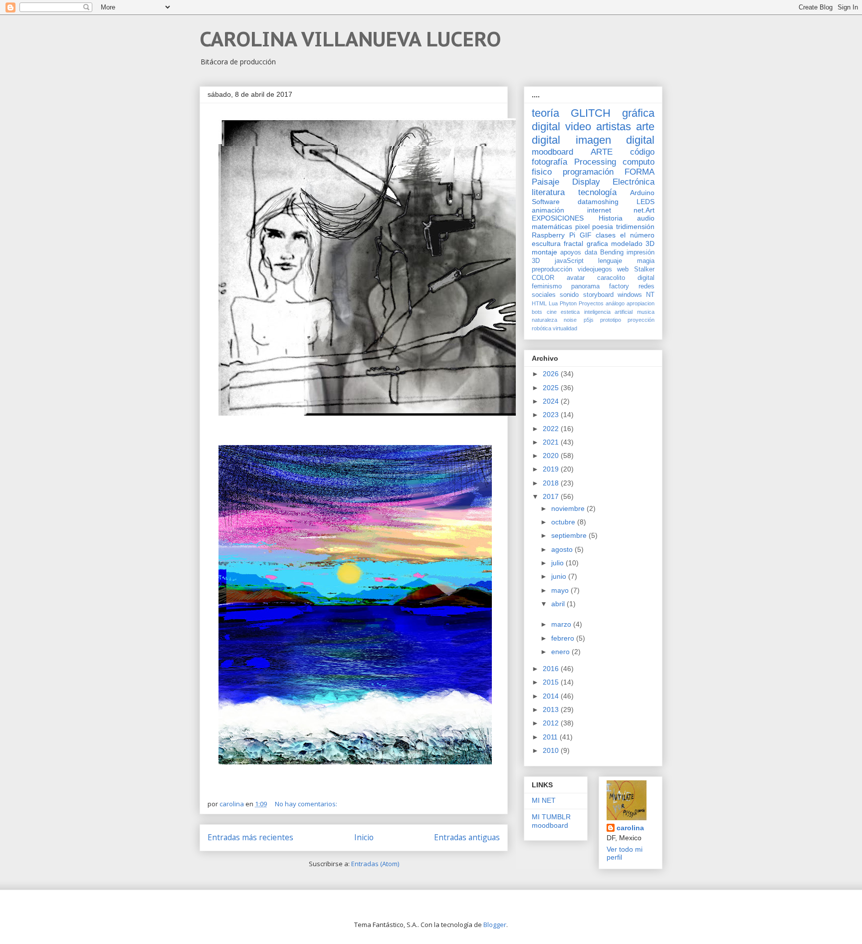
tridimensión (635, 227)
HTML (539, 303)
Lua (553, 303)
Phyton (568, 303)
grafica (597, 243)
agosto (563, 549)
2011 (551, 737)
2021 (552, 442)
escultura (546, 243)
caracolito (611, 277)
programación (588, 172)
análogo (615, 303)
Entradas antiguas (467, 837)
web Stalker (635, 269)
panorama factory (600, 286)
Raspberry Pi (553, 235)
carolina (630, 828)
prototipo (610, 320)
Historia (611, 218)
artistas (613, 126)
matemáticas (552, 227)
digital (646, 277)
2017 (552, 496)
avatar (576, 277)
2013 (552, 709)
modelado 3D (632, 243)
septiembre (570, 535)
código (642, 152)
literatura (548, 192)
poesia (602, 227)
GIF (586, 235)
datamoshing (598, 202)
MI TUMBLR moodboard (551, 821)
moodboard (552, 152)
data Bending (604, 252)
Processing (595, 162)
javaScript (569, 260)
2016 (552, 669)
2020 (552, 456)
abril (559, 604)
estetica (570, 312)
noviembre (569, 508)
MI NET (544, 800)
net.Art (644, 210)
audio (645, 218)
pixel (582, 227)
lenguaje (610, 260)
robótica (541, 328)
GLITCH (591, 113)
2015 (552, 682)
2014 (552, 696)
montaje (544, 252)
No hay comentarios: (307, 803)
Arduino (642, 193)
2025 (552, 388)
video (578, 126)
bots (537, 312)
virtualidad (565, 328)
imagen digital (615, 140)
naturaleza (544, 320)
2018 (552, 483)
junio (559, 576)
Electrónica (633, 182)
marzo (562, 624)
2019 (552, 469)
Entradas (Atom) (375, 863)
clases (606, 235)
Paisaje (545, 182)
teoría (545, 113)
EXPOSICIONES (558, 218)
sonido (569, 294)
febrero (563, 638)
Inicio (364, 837)
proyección (641, 320)
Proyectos (591, 303)
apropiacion (640, 303)
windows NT (636, 294)
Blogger (494, 924)
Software (546, 202)
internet (599, 210)
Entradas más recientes (250, 837)
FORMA (639, 172)
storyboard (598, 294)
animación (548, 210)
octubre (564, 522)
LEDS (645, 202)
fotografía (549, 162)
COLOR (543, 277)
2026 (552, 374)
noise (570, 320)
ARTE (602, 152)
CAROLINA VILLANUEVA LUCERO (350, 39)
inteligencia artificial (608, 312)
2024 (552, 401)
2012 (552, 723)
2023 (552, 415)
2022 (552, 429)
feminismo (547, 286)
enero (561, 652)
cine (552, 312)
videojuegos (595, 269)
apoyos (570, 252)
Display (586, 182)
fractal (573, 243)
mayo (561, 590)
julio (558, 563)
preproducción (552, 269)
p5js (589, 320)
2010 (552, 750)
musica (645, 312)
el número (637, 235)
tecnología (597, 192)
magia (645, 260)
